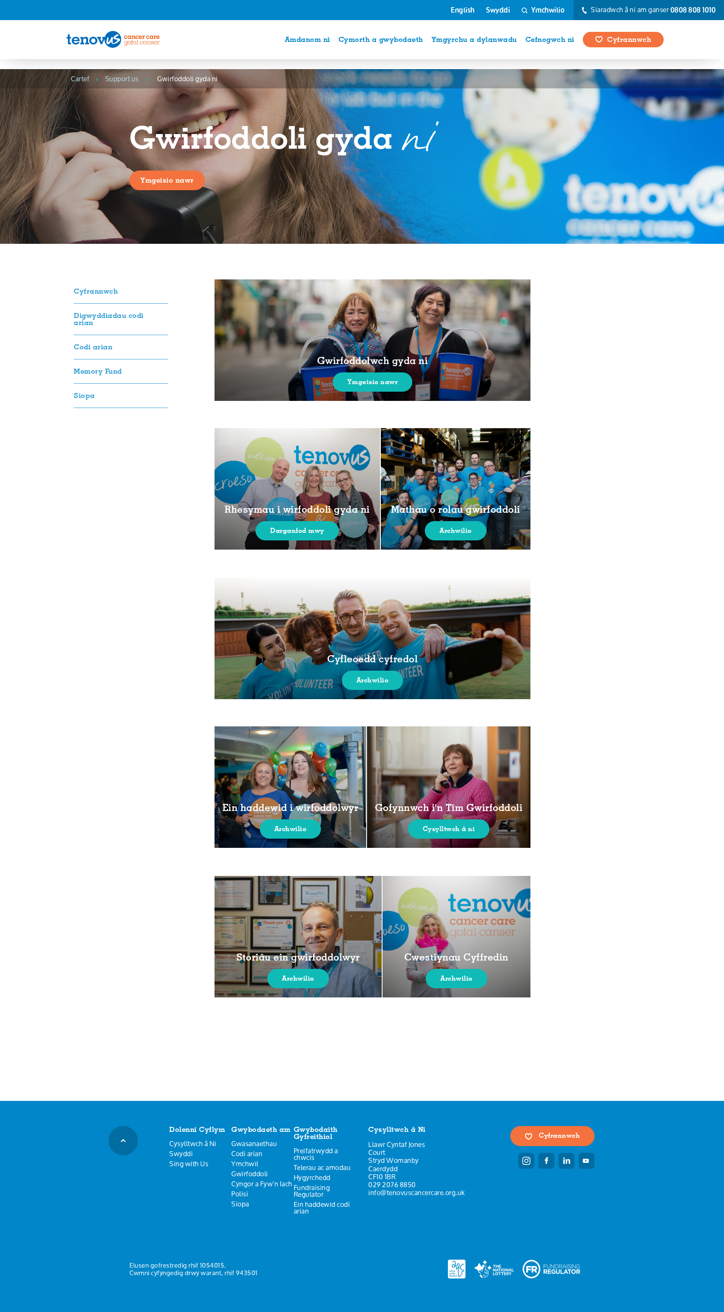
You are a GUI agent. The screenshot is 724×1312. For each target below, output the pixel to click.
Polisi (239, 1194)
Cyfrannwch (629, 39)
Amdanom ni (307, 39)
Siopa (84, 395)
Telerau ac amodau (322, 1167)
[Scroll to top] (123, 1140)
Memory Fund (98, 371)
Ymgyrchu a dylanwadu (474, 39)
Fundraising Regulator (312, 1191)
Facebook (546, 1161)
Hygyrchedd (312, 1177)
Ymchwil (245, 1163)
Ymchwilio (547, 9)
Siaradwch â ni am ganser (653, 10)
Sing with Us (188, 1163)
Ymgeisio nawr (167, 180)
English (463, 10)
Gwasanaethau (254, 1143)
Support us (122, 78)
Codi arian (93, 347)
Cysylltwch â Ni (193, 1143)
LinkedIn (566, 1161)
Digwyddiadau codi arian (109, 319)
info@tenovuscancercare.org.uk (416, 1192)
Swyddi (498, 10)
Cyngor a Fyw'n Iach (261, 1183)
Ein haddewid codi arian (322, 1207)
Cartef (80, 78)
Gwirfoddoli (249, 1173)
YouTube (587, 1161)
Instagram (526, 1161)
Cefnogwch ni (549, 39)
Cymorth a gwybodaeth (381, 39)
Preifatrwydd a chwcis (316, 1154)
